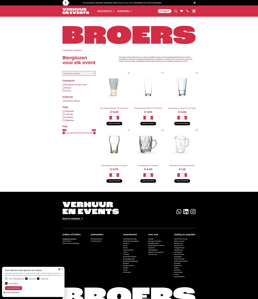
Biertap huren (178, 243)
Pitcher (68, 91)
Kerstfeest (177, 270)
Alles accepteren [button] (13, 288)
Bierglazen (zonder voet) (76, 85)
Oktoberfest (178, 265)
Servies (125, 248)
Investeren (151, 248)
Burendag (177, 263)
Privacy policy (152, 254)
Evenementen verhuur (181, 261)
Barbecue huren (179, 241)
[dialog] (33, 282)
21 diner (176, 274)
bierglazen (69, 111)
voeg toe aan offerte (114, 123)
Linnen (125, 252)
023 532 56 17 (66, 241)
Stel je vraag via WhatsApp (70, 243)
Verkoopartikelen (128, 250)
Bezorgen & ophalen (154, 241)
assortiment (67, 50)
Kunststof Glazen (72, 101)
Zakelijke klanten (153, 243)
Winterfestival (178, 272)
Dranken (125, 268)
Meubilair (126, 263)
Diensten (151, 239)
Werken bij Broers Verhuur (156, 245)
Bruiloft (176, 268)
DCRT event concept (180, 239)
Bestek (125, 245)
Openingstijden (153, 250)
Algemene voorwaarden (155, 252)
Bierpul (68, 88)
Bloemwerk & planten (129, 256)
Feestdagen (178, 256)
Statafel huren (178, 250)
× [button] (62, 269)
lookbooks (123, 11)
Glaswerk (126, 243)
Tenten (125, 270)
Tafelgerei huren (179, 248)
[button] (12, 293)
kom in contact (71, 218)
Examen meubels (179, 276)
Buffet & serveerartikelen (131, 241)
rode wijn (69, 114)
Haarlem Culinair (179, 259)
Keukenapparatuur (129, 259)
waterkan (69, 117)
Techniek (126, 254)
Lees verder (57, 275)
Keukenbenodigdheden (130, 261)
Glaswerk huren (179, 254)
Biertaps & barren (128, 265)
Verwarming (127, 272)
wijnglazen (69, 120)
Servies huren (178, 245)
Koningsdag (178, 252)
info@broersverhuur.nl (69, 239)
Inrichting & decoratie (130, 239)
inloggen (164, 11)
